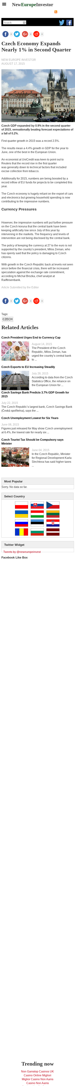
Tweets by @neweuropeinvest (22, 551)
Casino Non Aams (37, 1083)
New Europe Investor (18, 59)
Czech (8, 319)
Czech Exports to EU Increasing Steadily (28, 366)
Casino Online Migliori (37, 1075)
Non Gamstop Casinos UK (37, 1071)
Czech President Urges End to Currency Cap (31, 337)
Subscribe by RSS (66, 12)
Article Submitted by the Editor (20, 287)
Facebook (69, 22)
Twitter (62, 22)
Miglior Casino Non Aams (37, 1079)
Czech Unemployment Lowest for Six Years (29, 418)
